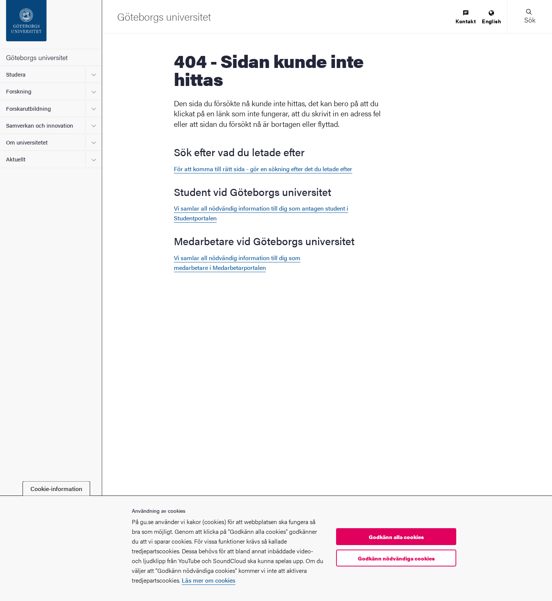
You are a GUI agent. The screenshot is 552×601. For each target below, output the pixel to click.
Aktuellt (16, 159)
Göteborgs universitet (37, 57)
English (491, 21)
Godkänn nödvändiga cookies (396, 558)
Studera (16, 74)
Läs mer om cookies (208, 580)
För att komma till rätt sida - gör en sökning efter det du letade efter (263, 168)
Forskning (19, 91)
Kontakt (465, 21)
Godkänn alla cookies (396, 537)
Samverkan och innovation (39, 125)
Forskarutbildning (28, 108)
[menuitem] (465, 17)
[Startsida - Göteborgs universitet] (51, 24)
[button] (529, 16)
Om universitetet (27, 142)
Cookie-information (56, 488)
